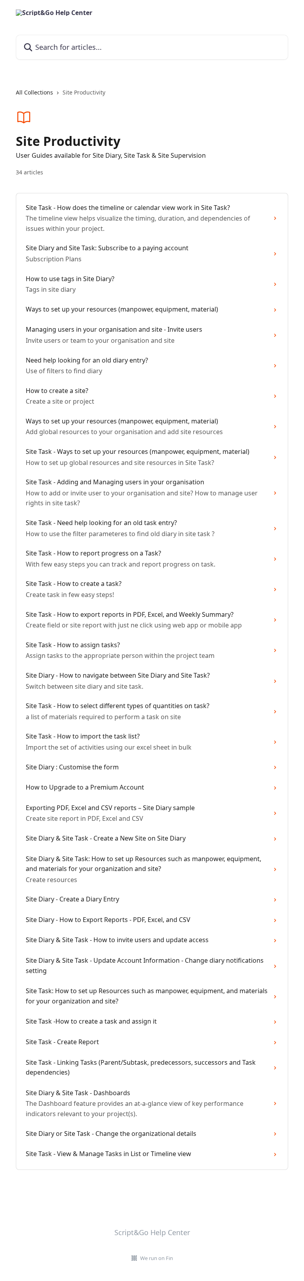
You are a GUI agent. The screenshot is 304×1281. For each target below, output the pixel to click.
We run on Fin (156, 1258)
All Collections (34, 92)
